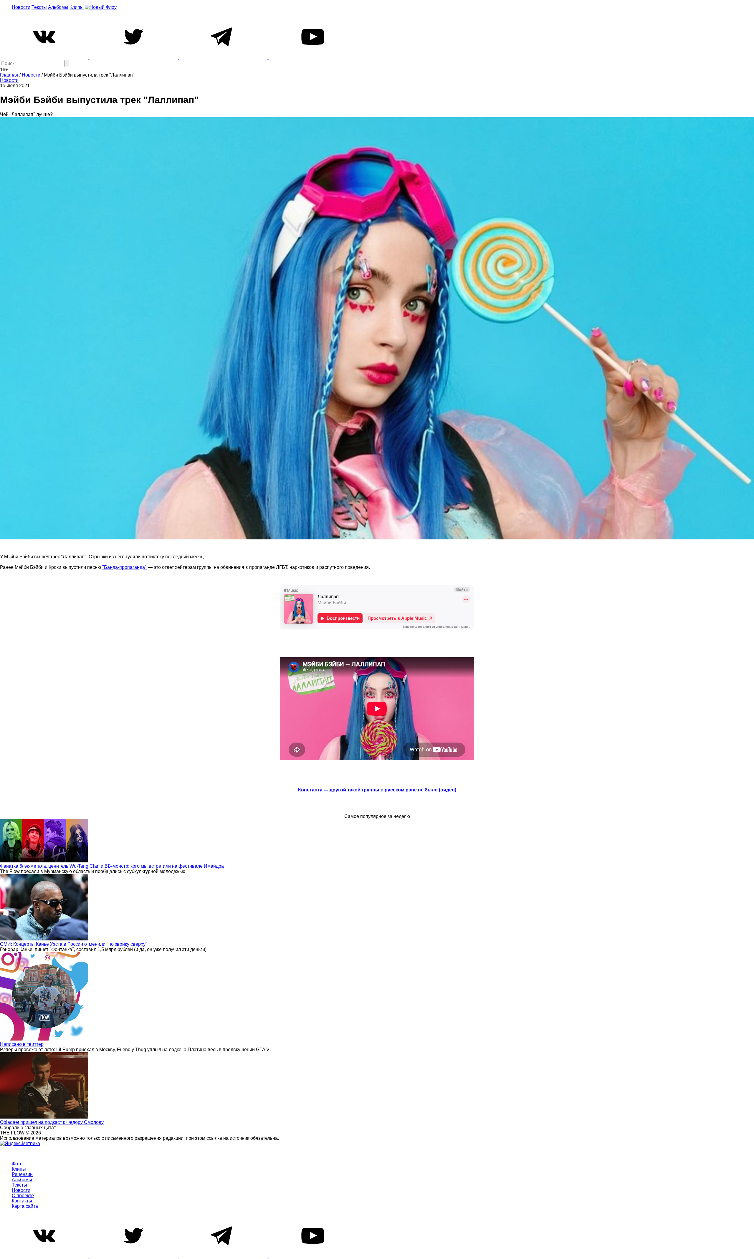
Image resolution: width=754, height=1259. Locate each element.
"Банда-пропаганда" (124, 567)
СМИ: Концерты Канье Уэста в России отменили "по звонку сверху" (73, 944)
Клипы (77, 7)
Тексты (39, 7)
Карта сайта (25, 1206)
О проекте (23, 1195)
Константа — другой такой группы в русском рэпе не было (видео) (377, 789)
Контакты (22, 1200)
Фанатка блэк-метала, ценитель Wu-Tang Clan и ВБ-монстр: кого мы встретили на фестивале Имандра (112, 866)
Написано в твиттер (22, 1044)
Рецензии (22, 1174)
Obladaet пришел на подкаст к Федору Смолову (52, 1122)
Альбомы (58, 7)
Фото (17, 1163)
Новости (21, 7)
